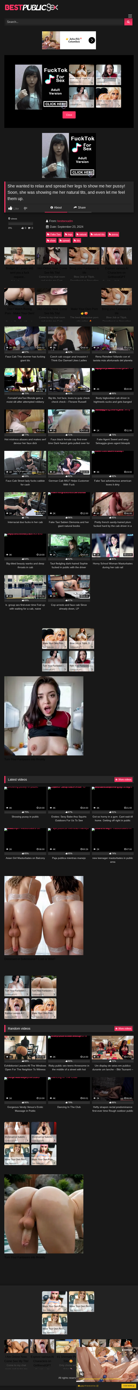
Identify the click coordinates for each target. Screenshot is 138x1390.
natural (82, 234)
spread (66, 240)
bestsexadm (65, 221)
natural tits (99, 234)
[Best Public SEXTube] (69, 8)
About (58, 207)
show (52, 240)
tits (78, 240)
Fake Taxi (55, 234)
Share (81, 207)
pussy (115, 234)
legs (70, 234)
